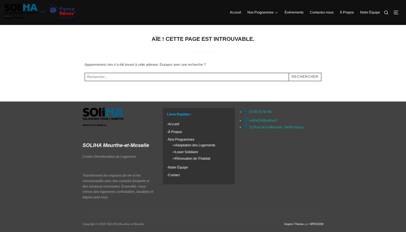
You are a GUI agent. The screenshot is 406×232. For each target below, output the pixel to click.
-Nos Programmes (180, 139)
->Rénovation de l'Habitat (191, 158)
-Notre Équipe (177, 167)
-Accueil (173, 124)
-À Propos (174, 132)
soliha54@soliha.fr (262, 120)
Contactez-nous (321, 12)
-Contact (173, 175)
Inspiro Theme (294, 224)
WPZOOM (317, 224)
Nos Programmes (260, 12)
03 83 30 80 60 (260, 112)
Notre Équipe (370, 12)
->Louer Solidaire (185, 152)
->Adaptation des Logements (193, 145)
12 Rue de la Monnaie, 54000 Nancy (276, 127)
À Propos (347, 12)
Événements (294, 12)
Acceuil (235, 12)
